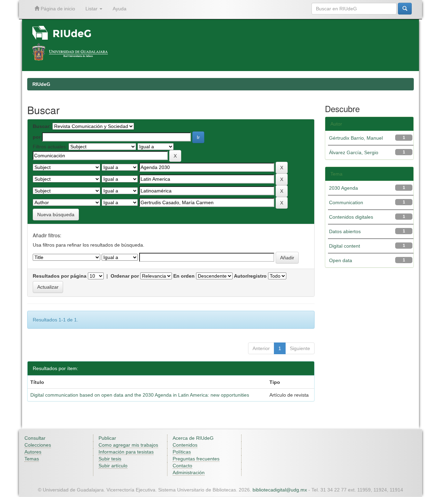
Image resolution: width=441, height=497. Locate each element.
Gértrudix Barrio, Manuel (356, 138)
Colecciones (37, 445)
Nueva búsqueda (55, 214)
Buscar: (42, 126)
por (37, 137)
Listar (92, 8)
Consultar (34, 438)
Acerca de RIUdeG (193, 438)
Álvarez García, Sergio (353, 152)
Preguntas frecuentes (196, 458)
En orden (184, 276)
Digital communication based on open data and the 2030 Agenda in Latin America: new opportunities (139, 395)
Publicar (107, 438)
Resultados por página (59, 276)
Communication (346, 202)
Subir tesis (110, 458)
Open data (340, 260)
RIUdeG (41, 84)
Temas (31, 458)
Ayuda (119, 8)
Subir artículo (113, 465)
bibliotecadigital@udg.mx (280, 490)
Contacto (182, 465)
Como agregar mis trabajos (128, 445)
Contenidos (185, 445)
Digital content (344, 246)
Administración (189, 472)
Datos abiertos (345, 231)
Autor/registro (250, 276)
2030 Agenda (343, 188)
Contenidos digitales (351, 217)
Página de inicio (57, 8)
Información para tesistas (126, 452)
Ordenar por (125, 276)
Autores (32, 452)
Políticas (182, 452)
